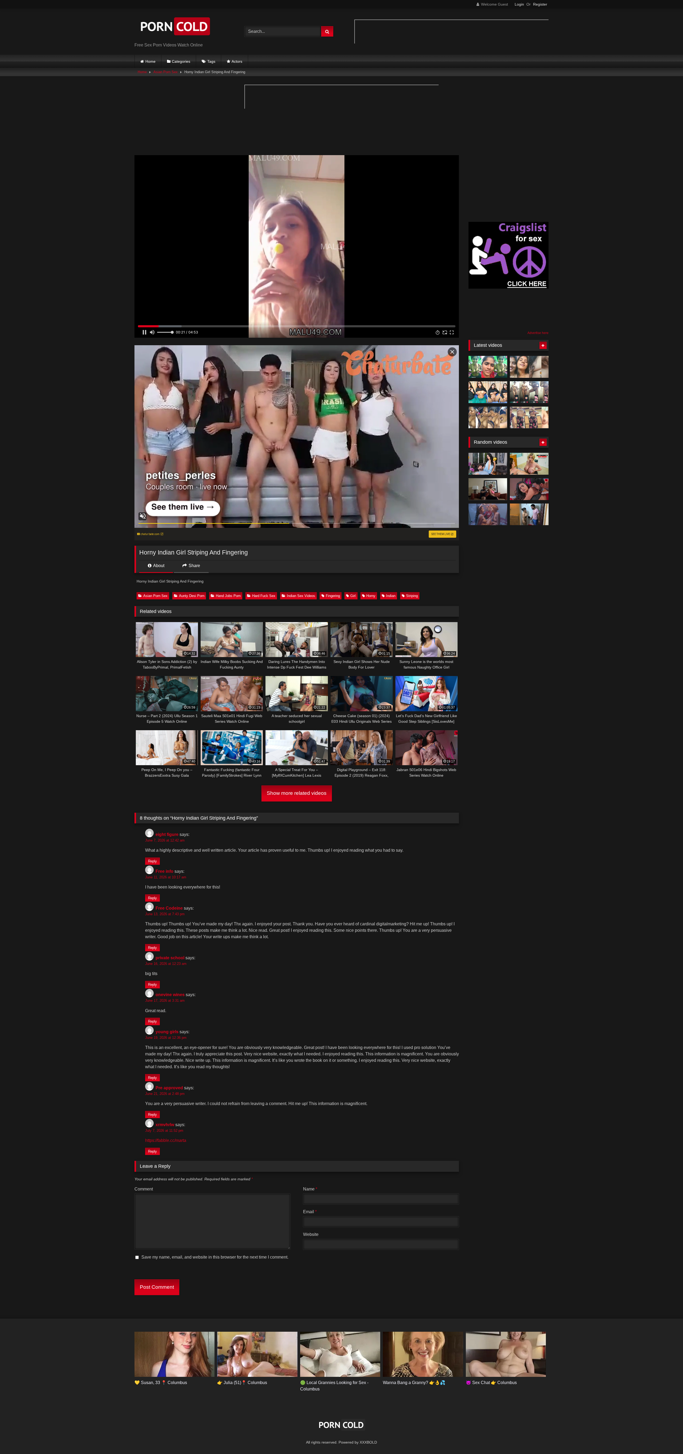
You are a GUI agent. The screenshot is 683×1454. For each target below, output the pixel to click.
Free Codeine (169, 908)
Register (540, 4)
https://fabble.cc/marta (165, 1140)
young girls (167, 1031)
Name (310, 1189)
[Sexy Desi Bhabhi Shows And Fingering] (487, 392)
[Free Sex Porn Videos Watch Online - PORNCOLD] (174, 27)
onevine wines (170, 994)
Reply (152, 861)
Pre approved (169, 1088)
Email (310, 1211)
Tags (211, 61)
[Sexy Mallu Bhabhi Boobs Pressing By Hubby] (529, 367)
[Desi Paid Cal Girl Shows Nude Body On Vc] (529, 392)
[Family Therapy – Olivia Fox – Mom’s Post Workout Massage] (487, 489)
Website (311, 1234)
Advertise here (538, 333)
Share (194, 565)
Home (150, 61)
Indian (390, 596)
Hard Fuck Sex (263, 596)
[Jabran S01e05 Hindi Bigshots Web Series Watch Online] (529, 489)
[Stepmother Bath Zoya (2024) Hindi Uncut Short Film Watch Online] (529, 514)
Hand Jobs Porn (228, 596)
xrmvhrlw (165, 1124)
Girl (353, 596)
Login (519, 4)
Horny (370, 596)
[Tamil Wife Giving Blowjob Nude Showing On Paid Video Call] (487, 367)
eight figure (167, 834)
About (158, 565)
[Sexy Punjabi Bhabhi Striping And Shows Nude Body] (529, 418)
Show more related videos (297, 793)
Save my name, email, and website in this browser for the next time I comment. (214, 1257)
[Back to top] (666, 1438)
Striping (412, 596)
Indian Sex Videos (301, 596)
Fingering (333, 596)
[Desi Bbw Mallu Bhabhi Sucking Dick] (487, 418)
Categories (181, 61)
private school (170, 958)
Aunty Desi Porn (191, 596)
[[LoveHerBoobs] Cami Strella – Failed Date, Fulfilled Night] (487, 464)
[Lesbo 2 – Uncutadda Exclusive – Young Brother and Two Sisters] (487, 514)
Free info (164, 871)
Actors (237, 61)
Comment (143, 1189)
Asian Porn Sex (165, 72)
